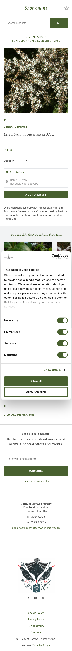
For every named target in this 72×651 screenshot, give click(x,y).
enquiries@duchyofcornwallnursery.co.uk (36, 527)
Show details (52, 369)
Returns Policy (36, 626)
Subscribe (36, 470)
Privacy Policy (36, 619)
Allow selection (36, 391)
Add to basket (36, 194)
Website (36, 645)
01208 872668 (38, 516)
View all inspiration (19, 414)
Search (59, 22)
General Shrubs (15, 126)
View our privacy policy (36, 481)
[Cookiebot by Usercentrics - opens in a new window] (52, 256)
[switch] (62, 332)
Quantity (9, 160)
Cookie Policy (36, 613)
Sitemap (36, 632)
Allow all (36, 381)
